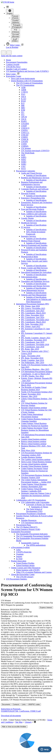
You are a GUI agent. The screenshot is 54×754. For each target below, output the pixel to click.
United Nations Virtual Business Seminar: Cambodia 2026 (34, 490)
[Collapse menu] (9, 52)
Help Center (11, 74)
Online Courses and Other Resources (25, 568)
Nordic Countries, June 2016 (32, 360)
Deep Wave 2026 (28, 450)
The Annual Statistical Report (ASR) (25, 529)
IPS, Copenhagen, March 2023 (33, 322)
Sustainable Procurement (21, 532)
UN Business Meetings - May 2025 (35, 369)
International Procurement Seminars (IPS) (32, 304)
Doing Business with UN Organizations (27, 81)
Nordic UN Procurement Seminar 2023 (36, 392)
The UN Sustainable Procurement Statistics (33, 536)
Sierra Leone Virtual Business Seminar (36, 462)
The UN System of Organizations (29, 83)
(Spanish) (15, 21)
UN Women (26, 148)
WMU (23, 164)
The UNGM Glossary (25, 577)
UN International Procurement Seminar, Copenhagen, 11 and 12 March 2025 (36, 372)
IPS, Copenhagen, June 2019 (32, 342)
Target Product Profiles (25, 563)
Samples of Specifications (36, 175)
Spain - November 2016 (30, 356)
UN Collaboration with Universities (35, 502)
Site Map (18, 722)
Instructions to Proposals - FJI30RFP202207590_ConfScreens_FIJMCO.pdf (21, 710)
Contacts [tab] (16, 704)
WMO (23, 162)
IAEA (23, 96)
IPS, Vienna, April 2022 (30, 326)
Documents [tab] (6, 704)
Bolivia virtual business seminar (33, 441)
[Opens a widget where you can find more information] (44, 749)
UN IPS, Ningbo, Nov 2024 (32, 376)
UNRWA (25, 146)
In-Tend (19, 559)
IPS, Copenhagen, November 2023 (35, 320)
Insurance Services (28, 236)
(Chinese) (15, 31)
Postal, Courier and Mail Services (34, 268)
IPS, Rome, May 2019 (30, 349)
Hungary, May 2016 (29, 396)
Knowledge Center (13, 76)
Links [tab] (24, 704)
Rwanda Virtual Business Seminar (34, 466)
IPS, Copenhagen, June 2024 (32, 317)
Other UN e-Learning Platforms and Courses (34, 572)
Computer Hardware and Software (34, 189)
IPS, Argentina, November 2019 (34, 340)
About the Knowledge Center (23, 574)
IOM (23, 110)
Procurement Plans (23, 525)
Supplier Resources (28, 520)
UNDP (24, 126)
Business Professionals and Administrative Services (31, 183)
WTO (23, 169)
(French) (15, 17)
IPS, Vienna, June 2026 (30, 306)
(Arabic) (15, 40)
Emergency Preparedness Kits (33, 198)
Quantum (19, 554)
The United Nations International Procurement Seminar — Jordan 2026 (36, 481)
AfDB (23, 90)
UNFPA (24, 130)
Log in (9, 47)
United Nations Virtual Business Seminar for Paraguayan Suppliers (34, 424)
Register (15, 47)
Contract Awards (12, 64)
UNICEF (25, 135)
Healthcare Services (29, 223)
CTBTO (24, 92)
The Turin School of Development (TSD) (34, 510)
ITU (22, 114)
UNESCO (25, 128)
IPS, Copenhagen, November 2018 (35, 344)
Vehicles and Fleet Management (33, 295)
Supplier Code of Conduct (16, 69)
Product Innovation (18, 561)
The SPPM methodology (36, 545)
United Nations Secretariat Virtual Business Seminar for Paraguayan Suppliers (34, 470)
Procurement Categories (25, 171)
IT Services (25, 227)
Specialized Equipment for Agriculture (36, 272)
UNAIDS (25, 123)
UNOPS (24, 142)
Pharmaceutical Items (29, 257)
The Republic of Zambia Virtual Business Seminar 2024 (33, 388)
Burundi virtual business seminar (34, 408)
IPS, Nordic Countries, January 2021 (35, 338)
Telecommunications (29, 277)
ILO (22, 103)
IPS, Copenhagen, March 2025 (33, 313)
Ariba (18, 550)
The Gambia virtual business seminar (35, 459)
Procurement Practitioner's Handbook (31, 514)
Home (8, 60)
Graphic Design (27, 218)
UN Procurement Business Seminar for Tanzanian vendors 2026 (36, 454)
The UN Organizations (25, 85)
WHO (23, 160)
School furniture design (25, 565)
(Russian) (15, 35)
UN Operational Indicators (31, 523)
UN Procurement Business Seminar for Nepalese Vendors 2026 (36, 476)
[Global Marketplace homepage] (7, 2)
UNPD (24, 144)
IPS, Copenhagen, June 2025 (32, 311)
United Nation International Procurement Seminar (32, 415)
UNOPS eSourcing (23, 552)
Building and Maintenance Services (35, 178)
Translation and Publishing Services (35, 281)
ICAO (23, 99)
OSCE (23, 119)
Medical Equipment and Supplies (34, 245)
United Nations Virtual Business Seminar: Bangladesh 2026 (34, 485)
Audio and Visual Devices (31, 173)
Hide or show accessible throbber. (14, 727)
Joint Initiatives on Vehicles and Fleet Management (38, 300)
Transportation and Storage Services (35, 286)
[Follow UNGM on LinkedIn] (35, 722)
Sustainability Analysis (30, 543)
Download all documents (11, 716)
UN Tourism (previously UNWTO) (35, 151)
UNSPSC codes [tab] (34, 704)
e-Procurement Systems (20, 547)
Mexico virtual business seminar (33, 444)
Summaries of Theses (39, 507)
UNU (23, 166)
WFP (23, 155)
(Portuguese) (16, 26)
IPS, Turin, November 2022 (32, 324)
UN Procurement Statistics (16, 579)
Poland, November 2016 (31, 394)
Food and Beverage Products (32, 209)
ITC (22, 112)
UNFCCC (25, 133)
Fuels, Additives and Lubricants (33, 214)
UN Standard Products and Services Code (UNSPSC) (27, 71)
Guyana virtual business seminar (34, 464)
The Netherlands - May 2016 (32, 362)
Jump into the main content (11, 56)
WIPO (23, 157)
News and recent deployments (23, 78)
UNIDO (24, 137)
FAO (23, 94)
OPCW (24, 117)
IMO (23, 108)
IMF (23, 105)
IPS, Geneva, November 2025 (33, 308)
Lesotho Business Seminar (31, 457)
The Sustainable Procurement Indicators (32, 534)
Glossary (28, 722)
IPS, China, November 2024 (32, 315)
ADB (23, 87)
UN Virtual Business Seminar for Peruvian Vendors (34, 404)
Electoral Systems (28, 193)
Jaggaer (19, 556)
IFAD (23, 101)
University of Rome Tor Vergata (39, 505)
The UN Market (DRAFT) (26, 527)
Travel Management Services (32, 290)
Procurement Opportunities (16, 62)
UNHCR (24, 139)
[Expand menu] (3, 52)
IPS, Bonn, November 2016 (32, 358)
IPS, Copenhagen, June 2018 (32, 347)
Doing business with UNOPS (28, 570)
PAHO (24, 121)
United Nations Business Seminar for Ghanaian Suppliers (35, 420)
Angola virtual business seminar (33, 439)
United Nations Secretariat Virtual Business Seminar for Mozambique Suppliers (35, 430)
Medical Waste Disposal (30, 241)
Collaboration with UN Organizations (31, 500)
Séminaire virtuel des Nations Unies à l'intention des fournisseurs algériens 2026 (36, 495)
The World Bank (27, 153)
